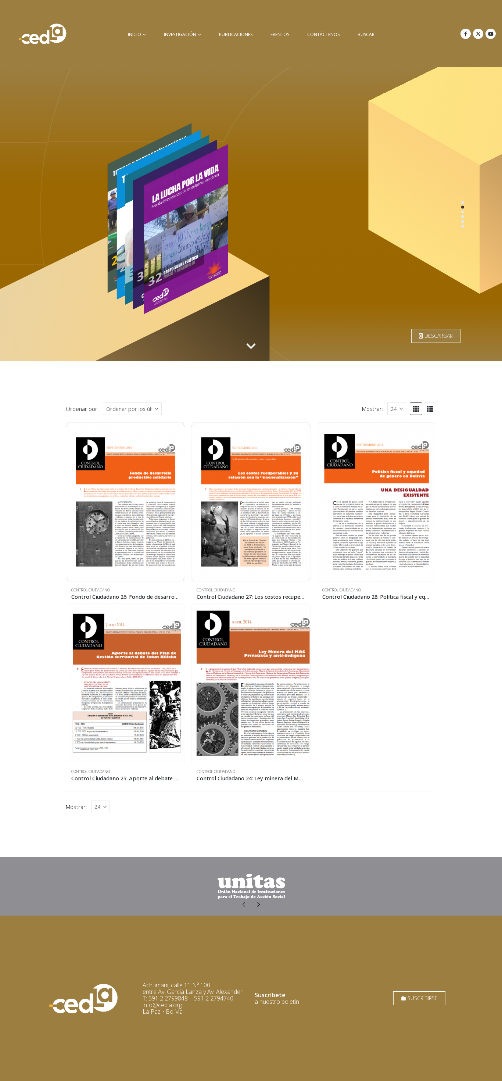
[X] (478, 34)
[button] (416, 408)
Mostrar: (372, 408)
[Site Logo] (42, 33)
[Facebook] (465, 34)
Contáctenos (323, 34)
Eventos (279, 34)
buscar (366, 34)
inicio (134, 34)
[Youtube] (490, 34)
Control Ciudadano (90, 590)
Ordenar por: (82, 408)
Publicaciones (235, 34)
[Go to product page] (125, 502)
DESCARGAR (438, 335)
